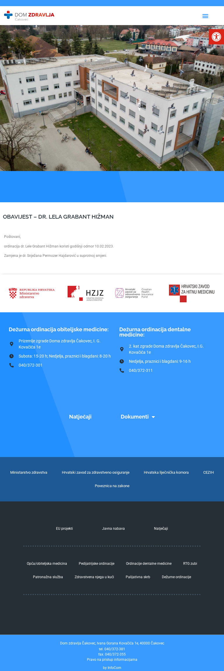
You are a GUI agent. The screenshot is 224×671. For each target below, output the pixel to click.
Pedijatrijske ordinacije (96, 564)
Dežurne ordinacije (176, 577)
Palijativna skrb (138, 577)
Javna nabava (113, 529)
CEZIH (208, 472)
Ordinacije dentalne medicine (149, 564)
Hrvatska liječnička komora (166, 472)
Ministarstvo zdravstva (28, 472)
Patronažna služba (48, 577)
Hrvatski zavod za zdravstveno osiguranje (96, 472)
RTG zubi (190, 564)
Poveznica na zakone (112, 486)
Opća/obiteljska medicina (47, 564)
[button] (216, 36)
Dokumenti (135, 417)
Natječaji (80, 417)
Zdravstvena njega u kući (94, 577)
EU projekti (64, 529)
